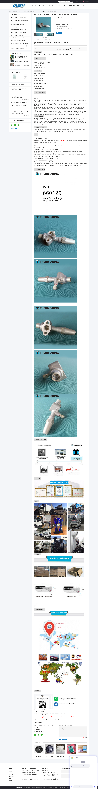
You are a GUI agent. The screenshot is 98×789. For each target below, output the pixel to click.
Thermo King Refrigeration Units (18, 17)
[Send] (95, 786)
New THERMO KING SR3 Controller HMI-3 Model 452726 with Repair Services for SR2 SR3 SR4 (22, 61)
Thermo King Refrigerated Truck (18, 32)
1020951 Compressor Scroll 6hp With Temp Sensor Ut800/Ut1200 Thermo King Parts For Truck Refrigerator (50, 775)
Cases (82, 5)
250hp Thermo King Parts (64, 719)
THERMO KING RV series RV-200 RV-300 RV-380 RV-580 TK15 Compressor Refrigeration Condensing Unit (30, 771)
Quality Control (62, 5)
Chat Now (78, 1)
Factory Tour (52, 5)
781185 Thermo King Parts (52, 719)
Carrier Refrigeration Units (17, 24)
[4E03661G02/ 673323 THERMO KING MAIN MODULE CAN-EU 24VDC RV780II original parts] (71, 749)
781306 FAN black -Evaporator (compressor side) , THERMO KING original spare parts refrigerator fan (49, 771)
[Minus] (94, 757)
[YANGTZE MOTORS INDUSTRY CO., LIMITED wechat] (19, 125)
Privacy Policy (19, 787)
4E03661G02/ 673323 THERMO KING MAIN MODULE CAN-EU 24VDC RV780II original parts (71, 755)
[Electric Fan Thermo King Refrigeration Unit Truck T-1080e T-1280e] (12, 64)
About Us (44, 5)
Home (32, 5)
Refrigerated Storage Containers (18, 48)
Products (37, 5)
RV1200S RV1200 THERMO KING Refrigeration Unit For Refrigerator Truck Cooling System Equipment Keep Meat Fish (30, 779)
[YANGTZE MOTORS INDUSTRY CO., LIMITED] (19, 6)
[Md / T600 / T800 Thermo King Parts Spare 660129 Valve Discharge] (43, 24)
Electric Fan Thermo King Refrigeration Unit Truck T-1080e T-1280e (22, 65)
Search (72, 1)
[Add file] (72, 786)
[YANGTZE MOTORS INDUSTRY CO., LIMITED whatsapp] (16, 125)
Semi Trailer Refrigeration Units (18, 40)
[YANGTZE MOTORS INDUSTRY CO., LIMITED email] (12, 125)
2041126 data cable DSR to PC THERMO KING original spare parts (82, 755)
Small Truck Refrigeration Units (18, 46)
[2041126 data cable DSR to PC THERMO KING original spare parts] (82, 749)
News (78, 5)
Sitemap (11, 780)
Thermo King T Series (16, 35)
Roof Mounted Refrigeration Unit (18, 43)
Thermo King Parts (22, 11)
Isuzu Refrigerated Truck (16, 37)
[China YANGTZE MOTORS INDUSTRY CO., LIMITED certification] (14, 76)
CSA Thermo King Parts (41, 719)
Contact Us (72, 5)
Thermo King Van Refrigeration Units (19, 20)
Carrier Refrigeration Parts (17, 29)
